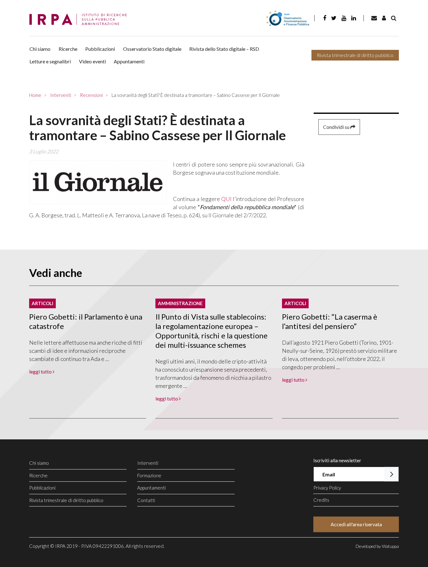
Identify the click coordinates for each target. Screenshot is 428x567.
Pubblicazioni (100, 49)
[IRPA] (80, 19)
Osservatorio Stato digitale (152, 49)
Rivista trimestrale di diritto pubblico (355, 55)
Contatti (146, 500)
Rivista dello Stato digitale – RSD (224, 49)
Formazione (149, 475)
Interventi (147, 463)
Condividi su (336, 127)
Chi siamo (39, 49)
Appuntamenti (129, 61)
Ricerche (68, 49)
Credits (321, 500)
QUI (226, 198)
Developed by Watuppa (377, 546)
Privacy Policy (327, 487)
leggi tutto (41, 371)
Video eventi (92, 61)
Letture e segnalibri (50, 61)
